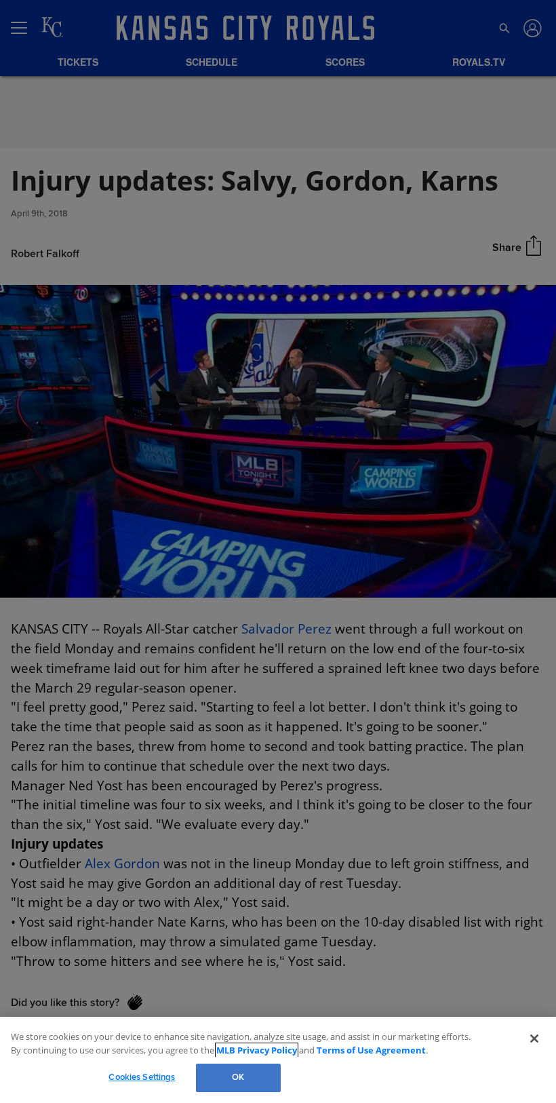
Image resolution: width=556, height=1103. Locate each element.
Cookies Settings (141, 1077)
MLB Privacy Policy (238, 1050)
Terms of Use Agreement (342, 1050)
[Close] (534, 1038)
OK (238, 1077)
